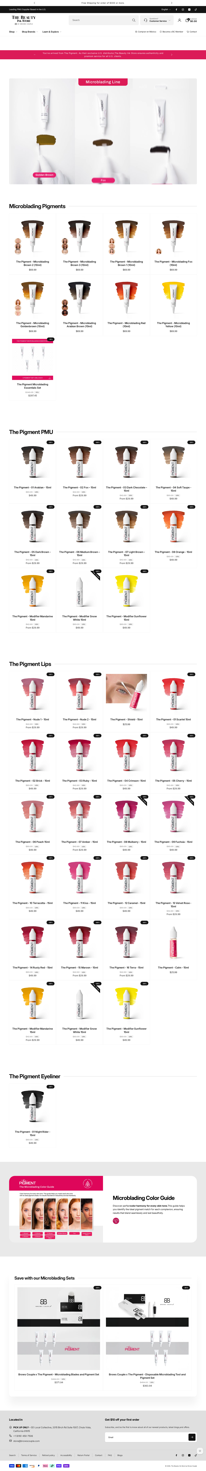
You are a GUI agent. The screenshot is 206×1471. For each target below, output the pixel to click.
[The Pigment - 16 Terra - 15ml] (127, 958)
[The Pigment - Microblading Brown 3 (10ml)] (80, 252)
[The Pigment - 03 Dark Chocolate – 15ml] (127, 478)
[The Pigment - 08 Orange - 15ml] (174, 542)
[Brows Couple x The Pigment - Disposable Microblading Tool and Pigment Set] (147, 1365)
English (165, 9)
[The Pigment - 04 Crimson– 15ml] (127, 771)
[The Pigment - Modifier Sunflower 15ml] (127, 607)
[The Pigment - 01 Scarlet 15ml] (174, 710)
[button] (191, 20)
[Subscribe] (191, 1437)
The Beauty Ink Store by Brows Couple (184, 1466)
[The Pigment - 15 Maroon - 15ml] (80, 958)
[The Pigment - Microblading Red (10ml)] (127, 313)
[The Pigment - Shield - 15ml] (127, 710)
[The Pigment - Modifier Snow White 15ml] (80, 607)
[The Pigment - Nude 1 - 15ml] (33, 710)
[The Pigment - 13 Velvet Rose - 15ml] (174, 893)
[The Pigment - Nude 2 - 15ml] (80, 710)
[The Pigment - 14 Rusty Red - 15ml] (33, 958)
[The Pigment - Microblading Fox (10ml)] (174, 252)
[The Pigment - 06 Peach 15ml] (33, 832)
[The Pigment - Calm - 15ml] (174, 958)
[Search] (134, 20)
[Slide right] (171, 3)
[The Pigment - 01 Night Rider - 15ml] (33, 1122)
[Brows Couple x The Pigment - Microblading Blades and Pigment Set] (59, 1365)
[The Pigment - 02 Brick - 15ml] (33, 771)
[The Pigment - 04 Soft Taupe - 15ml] (174, 478)
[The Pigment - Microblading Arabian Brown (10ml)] (80, 313)
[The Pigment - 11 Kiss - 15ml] (80, 893)
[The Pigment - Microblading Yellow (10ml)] (174, 313)
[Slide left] (35, 3)
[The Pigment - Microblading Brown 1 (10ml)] (127, 252)
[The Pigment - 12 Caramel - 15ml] (127, 893)
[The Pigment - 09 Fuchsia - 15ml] (174, 832)
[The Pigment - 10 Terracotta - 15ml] (33, 893)
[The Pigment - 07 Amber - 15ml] (80, 832)
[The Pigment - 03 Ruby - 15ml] (80, 771)
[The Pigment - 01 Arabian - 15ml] (33, 478)
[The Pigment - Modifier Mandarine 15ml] (33, 607)
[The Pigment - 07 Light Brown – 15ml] (127, 542)
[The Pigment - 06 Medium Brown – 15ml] (80, 542)
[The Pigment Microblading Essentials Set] (33, 375)
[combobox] (104, 20)
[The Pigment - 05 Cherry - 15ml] (174, 771)
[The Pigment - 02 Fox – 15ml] (80, 478)
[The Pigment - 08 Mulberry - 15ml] (127, 832)
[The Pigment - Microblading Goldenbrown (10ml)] (33, 313)
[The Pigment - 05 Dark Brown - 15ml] (33, 542)
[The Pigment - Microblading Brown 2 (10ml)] (33, 252)
